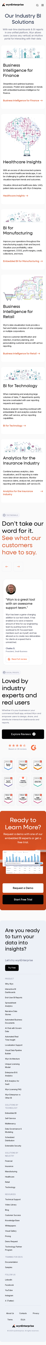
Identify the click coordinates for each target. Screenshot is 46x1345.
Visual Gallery (10, 1231)
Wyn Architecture (12, 1059)
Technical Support (13, 1199)
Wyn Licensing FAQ (13, 1089)
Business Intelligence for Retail (20, 354)
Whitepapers (10, 1226)
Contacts (23, 1313)
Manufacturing (11, 1171)
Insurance (9, 1166)
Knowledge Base (12, 1220)
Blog (7, 1210)
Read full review (19, 659)
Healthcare (9, 1177)
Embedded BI (10, 1113)
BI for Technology (12, 426)
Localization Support (13, 1045)
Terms (10, 1319)
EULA (23, 1319)
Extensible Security (13, 1146)
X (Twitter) (9, 1301)
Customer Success (13, 1215)
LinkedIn (8, 1280)
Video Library (10, 1205)
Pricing (8, 1236)
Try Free (12, 968)
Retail (7, 1182)
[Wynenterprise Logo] (13, 4)
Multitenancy (10, 1123)
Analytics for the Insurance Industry (18, 493)
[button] (7, 566)
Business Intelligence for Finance (21, 101)
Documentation (11, 1262)
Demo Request (11, 1241)
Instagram (9, 1295)
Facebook (9, 1285)
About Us (10, 1313)
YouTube (9, 1290)
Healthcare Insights (14, 196)
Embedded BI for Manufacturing (21, 261)
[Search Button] (37, 5)
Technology (10, 1187)
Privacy (36, 1313)
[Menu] (42, 5)
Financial (8, 1161)
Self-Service (10, 1118)
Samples (8, 1267)
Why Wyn (9, 984)
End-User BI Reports (13, 997)
